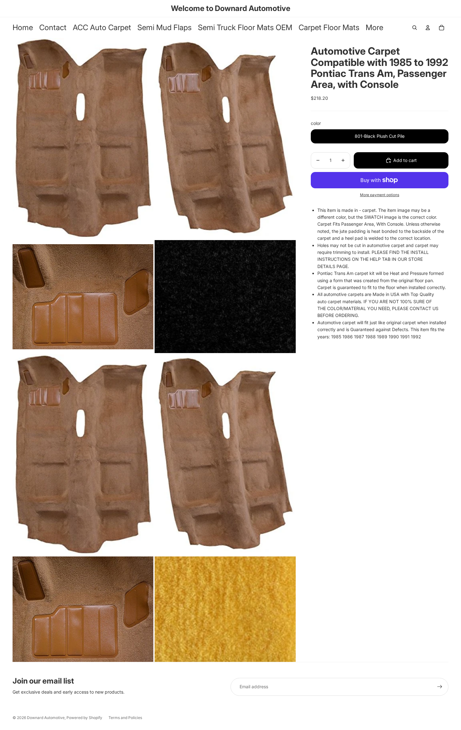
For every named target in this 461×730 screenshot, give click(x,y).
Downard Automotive (46, 717)
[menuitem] (374, 27)
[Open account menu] (428, 28)
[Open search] (414, 28)
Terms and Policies (125, 717)
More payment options (379, 195)
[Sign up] (440, 687)
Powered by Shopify (84, 717)
